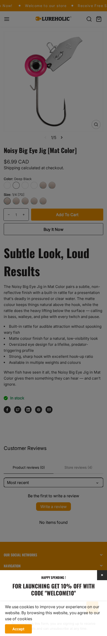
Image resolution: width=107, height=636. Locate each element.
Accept (18, 629)
